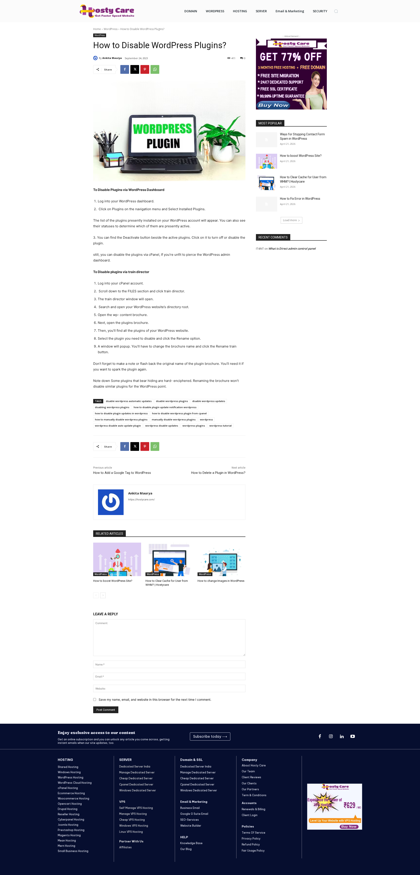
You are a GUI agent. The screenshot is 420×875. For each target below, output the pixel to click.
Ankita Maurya (112, 58)
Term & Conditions (254, 795)
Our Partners (250, 789)
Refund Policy (251, 844)
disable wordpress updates (208, 401)
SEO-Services (189, 819)
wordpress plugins (193, 425)
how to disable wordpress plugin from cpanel (179, 413)
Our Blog (186, 849)
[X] (134, 69)
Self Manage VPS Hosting (136, 808)
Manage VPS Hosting (133, 813)
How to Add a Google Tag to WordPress (122, 473)
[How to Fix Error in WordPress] (266, 204)
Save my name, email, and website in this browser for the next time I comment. (155, 699)
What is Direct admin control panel (292, 249)
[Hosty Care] (107, 11)
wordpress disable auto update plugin (118, 425)
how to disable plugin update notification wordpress (165, 407)
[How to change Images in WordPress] (221, 559)
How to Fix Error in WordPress (300, 198)
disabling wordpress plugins (112, 407)
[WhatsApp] (154, 69)
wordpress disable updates (161, 425)
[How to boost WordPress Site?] (117, 559)
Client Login (249, 815)
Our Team (248, 771)
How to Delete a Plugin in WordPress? (218, 473)
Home (97, 29)
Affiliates (125, 847)
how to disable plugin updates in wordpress (121, 413)
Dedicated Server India (134, 766)
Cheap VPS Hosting (132, 819)
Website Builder (190, 825)
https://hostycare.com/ (141, 499)
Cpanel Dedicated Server (136, 784)
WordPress (110, 29)
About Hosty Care (254, 765)
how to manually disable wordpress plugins (121, 419)
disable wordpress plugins (172, 401)
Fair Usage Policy (253, 850)
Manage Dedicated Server (137, 772)
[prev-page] (96, 595)
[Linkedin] (341, 736)
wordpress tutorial (220, 425)
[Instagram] (330, 736)
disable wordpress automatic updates (129, 401)
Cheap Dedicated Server (136, 778)
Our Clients (249, 783)
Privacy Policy (251, 838)
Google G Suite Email (194, 813)
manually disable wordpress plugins (174, 419)
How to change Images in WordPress (221, 580)
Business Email (190, 808)
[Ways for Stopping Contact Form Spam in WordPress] (266, 139)
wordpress (206, 419)
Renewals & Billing (253, 809)
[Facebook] (124, 69)
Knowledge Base (191, 843)
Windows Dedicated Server (137, 790)
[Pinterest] (144, 69)
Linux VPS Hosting (131, 831)
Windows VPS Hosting (133, 825)
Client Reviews (251, 777)
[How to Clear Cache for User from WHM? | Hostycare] (169, 559)
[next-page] (103, 595)
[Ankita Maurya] (96, 58)
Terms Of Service (253, 832)
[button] (336, 11)
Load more (290, 220)
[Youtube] (352, 736)
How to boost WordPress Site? (112, 580)
